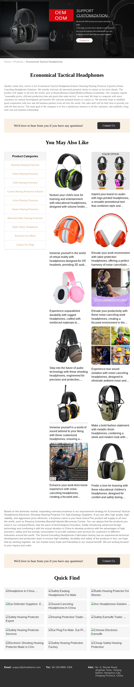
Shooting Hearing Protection (25, 165)
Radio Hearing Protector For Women (110, 593)
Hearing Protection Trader (68, 617)
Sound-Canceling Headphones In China (68, 606)
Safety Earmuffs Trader (110, 617)
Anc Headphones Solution (110, 604)
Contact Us (109, 125)
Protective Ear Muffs (25, 236)
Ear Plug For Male (67, 630)
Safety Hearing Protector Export (25, 619)
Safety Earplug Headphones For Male (68, 593)
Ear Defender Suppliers (25, 604)
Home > (8, 61)
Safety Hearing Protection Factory (68, 645)
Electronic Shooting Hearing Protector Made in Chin (25, 645)
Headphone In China (25, 591)
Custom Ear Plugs (25, 244)
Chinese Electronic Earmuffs (110, 632)
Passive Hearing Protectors (25, 209)
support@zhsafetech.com (26, 667)
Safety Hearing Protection (25, 174)
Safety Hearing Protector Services (25, 632)
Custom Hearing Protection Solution (25, 191)
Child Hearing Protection (25, 182)
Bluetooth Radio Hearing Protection (25, 218)
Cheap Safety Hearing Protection (110, 645)
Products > (19, 61)
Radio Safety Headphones (25, 227)
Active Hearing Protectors (25, 200)
